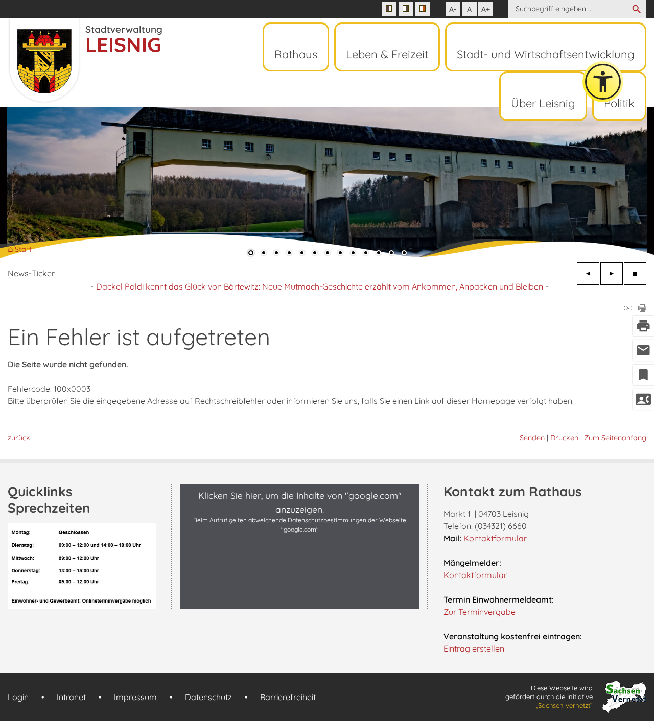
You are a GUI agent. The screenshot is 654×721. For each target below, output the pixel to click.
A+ (485, 9)
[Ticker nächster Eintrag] (611, 273)
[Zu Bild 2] (263, 253)
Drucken (564, 437)
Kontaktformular (495, 538)
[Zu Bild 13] (404, 253)
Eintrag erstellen (473, 648)
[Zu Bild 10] (365, 253)
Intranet (71, 697)
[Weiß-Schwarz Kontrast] (406, 9)
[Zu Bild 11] (378, 253)
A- (453, 9)
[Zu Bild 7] (327, 253)
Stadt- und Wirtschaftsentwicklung (546, 54)
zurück (19, 437)
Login (18, 697)
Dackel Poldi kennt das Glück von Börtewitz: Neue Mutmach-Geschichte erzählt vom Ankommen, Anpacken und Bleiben (319, 286)
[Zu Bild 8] (340, 253)
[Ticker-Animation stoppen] (635, 273)
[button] (41, 183)
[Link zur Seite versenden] (628, 309)
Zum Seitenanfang (615, 437)
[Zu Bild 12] (391, 253)
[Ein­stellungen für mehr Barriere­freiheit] (602, 81)
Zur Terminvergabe (479, 612)
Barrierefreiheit (288, 697)
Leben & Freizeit (387, 54)
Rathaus (295, 54)
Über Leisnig (543, 103)
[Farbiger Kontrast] (422, 9)
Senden (532, 437)
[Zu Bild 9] (353, 253)
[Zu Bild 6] (314, 253)
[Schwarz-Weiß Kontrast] (389, 9)
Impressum (135, 697)
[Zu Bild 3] (276, 253)
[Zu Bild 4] (289, 253)
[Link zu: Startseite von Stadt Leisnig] (85, 60)
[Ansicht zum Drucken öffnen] (642, 309)
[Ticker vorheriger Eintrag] (588, 273)
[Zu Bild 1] (250, 253)
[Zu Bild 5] (302, 253)
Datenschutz (208, 697)
